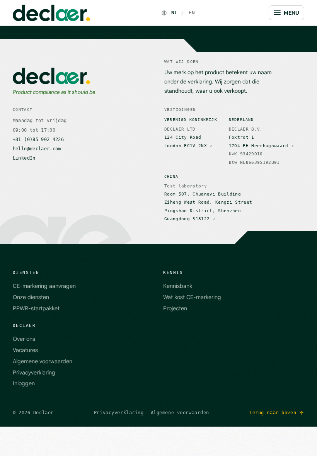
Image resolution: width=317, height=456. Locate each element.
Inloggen (24, 383)
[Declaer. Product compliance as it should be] (51, 13)
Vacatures (25, 350)
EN (192, 12)
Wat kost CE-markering (192, 297)
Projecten (175, 308)
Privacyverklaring (34, 372)
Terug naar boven (272, 412)
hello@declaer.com (37, 148)
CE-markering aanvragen (44, 285)
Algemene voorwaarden (42, 361)
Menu (291, 12)
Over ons (24, 338)
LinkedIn (24, 158)
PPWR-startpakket (36, 308)
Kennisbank (177, 285)
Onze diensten (31, 297)
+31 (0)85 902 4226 (38, 139)
